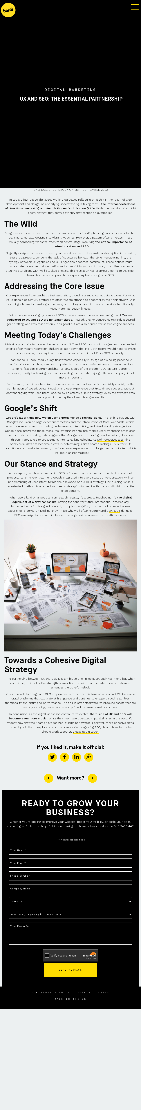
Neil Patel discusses (110, 439)
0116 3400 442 (124, 826)
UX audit (114, 510)
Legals (103, 992)
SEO (111, 275)
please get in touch (86, 731)
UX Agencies (41, 262)
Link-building (113, 482)
